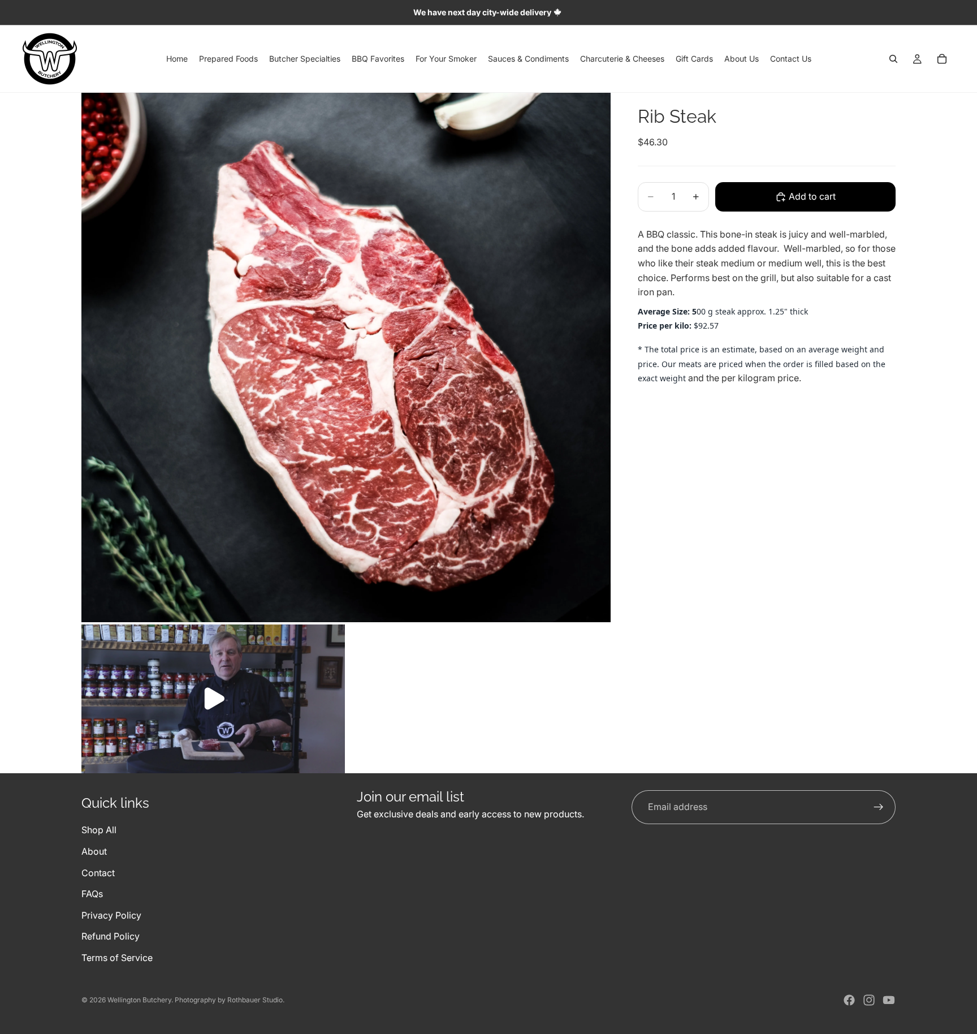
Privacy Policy (111, 914)
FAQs (92, 893)
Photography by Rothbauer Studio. (229, 1000)
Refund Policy (110, 936)
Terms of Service (117, 957)
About (94, 850)
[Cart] (942, 58)
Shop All (98, 829)
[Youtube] (889, 1000)
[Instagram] (869, 1000)
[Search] (893, 58)
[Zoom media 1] (346, 357)
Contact (98, 872)
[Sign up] (878, 807)
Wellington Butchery (139, 1000)
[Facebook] (849, 1000)
